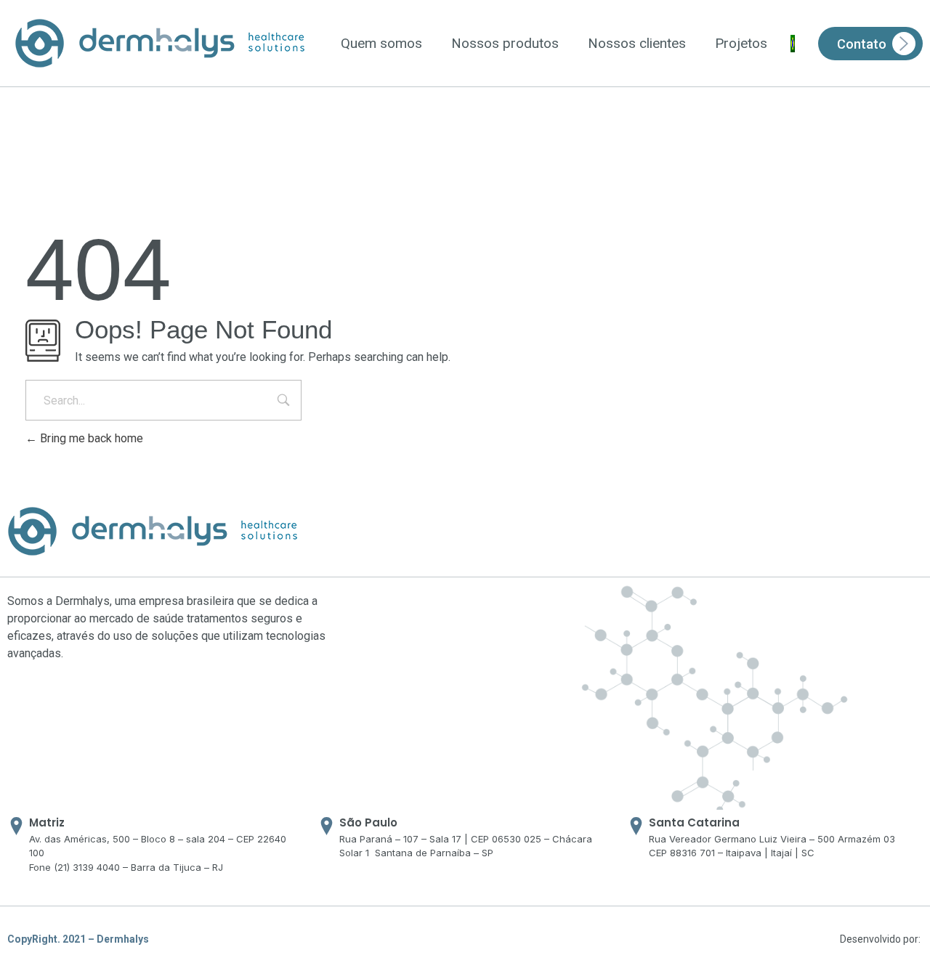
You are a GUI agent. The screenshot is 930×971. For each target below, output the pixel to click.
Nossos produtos (505, 43)
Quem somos (381, 43)
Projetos (741, 43)
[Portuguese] (793, 43)
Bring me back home (90, 438)
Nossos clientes (637, 43)
